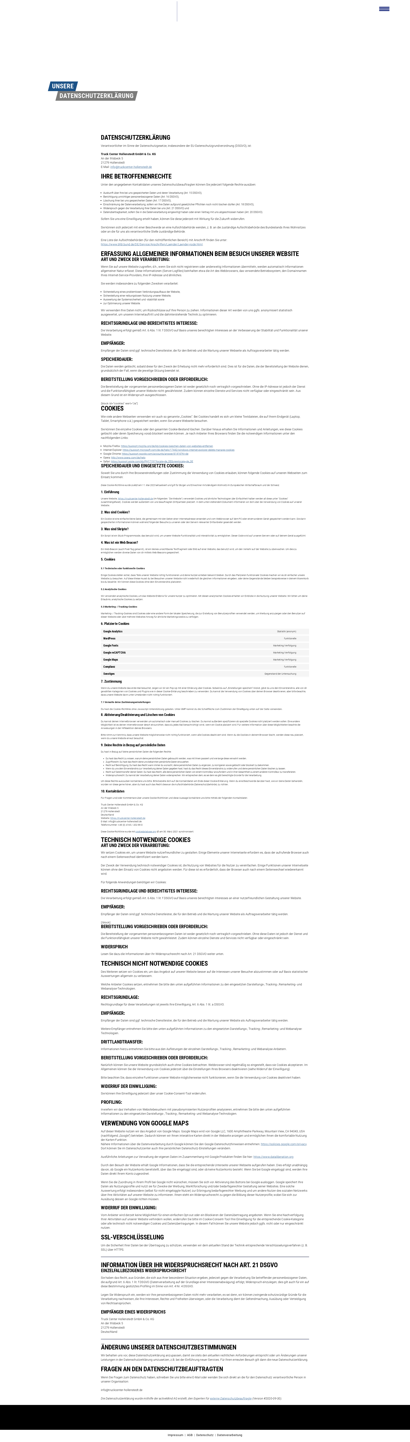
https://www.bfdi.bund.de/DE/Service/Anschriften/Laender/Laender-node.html (152, 244)
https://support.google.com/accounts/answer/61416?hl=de (155, 453)
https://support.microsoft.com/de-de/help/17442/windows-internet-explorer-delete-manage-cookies (178, 449)
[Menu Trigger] (384, 8)
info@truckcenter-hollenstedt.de (131, 167)
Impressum (175, 1435)
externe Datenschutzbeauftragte (231, 1398)
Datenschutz (205, 1435)
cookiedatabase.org (145, 831)
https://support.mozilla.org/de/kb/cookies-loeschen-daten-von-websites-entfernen (167, 446)
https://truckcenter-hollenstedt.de (135, 498)
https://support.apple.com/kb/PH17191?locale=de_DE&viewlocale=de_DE (152, 461)
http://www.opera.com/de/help (128, 457)
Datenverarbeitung (229, 1435)
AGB (190, 1435)
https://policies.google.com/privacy (284, 1144)
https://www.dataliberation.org (274, 1156)
